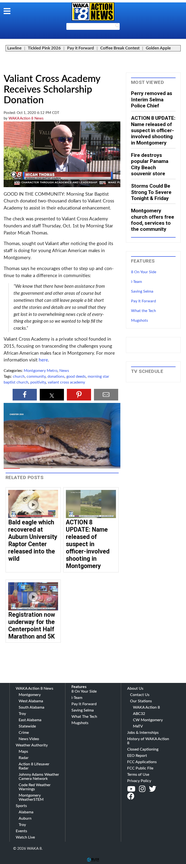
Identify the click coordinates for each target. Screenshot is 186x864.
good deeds (76, 376)
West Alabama (31, 701)
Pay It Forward (143, 301)
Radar (24, 758)
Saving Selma (142, 291)
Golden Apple (158, 48)
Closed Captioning (142, 749)
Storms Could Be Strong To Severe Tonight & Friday (151, 192)
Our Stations (141, 701)
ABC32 (139, 714)
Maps (23, 751)
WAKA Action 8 (146, 707)
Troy (22, 714)
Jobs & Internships (143, 733)
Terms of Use (138, 774)
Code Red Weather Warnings (35, 787)
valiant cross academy (66, 382)
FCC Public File (140, 768)
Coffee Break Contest (120, 48)
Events (21, 831)
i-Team (136, 282)
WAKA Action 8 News (26, 118)
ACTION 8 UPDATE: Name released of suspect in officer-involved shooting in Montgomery (87, 544)
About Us (135, 688)
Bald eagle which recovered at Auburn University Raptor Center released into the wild (32, 540)
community (36, 376)
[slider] (62, 468)
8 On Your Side (143, 272)
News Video (29, 739)
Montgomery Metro (40, 371)
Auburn (25, 818)
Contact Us (139, 695)
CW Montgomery (148, 720)
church (19, 376)
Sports (21, 806)
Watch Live (25, 837)
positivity (38, 382)
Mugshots (139, 320)
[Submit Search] (117, 26)
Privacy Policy (139, 781)
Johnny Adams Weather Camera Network (39, 777)
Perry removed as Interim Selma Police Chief (151, 99)
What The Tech (84, 717)
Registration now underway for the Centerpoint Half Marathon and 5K (31, 625)
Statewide (27, 726)
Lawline (14, 48)
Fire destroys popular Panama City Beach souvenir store (149, 164)
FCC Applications (142, 762)
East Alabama (30, 720)
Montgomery (30, 695)
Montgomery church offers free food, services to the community (152, 220)
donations (55, 376)
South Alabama (31, 707)
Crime (24, 733)
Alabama (26, 812)
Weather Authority (32, 745)
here (43, 360)
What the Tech (143, 311)
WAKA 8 (93, 11)
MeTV (138, 726)
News (64, 371)
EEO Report (137, 756)
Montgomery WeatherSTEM (31, 797)
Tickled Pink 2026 (44, 48)
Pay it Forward (80, 48)
